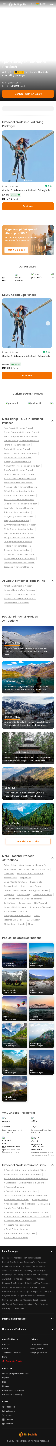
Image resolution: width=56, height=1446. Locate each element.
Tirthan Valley (10, 865)
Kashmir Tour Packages (12, 1262)
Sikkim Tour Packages (12, 1270)
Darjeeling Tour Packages (34, 1270)
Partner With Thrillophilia (13, 1390)
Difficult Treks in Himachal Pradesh (19, 491)
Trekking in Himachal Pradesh (17, 546)
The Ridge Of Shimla (42, 894)
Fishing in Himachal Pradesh (17, 445)
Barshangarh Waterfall (40, 907)
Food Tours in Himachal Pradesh (18, 428)
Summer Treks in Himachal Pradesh (20, 525)
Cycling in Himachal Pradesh (17, 449)
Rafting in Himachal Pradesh (17, 512)
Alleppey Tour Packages (13, 1308)
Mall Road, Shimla (40, 869)
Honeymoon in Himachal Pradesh (19, 562)
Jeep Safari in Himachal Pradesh (19, 499)
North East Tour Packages (38, 1275)
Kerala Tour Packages (12, 1266)
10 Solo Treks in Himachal (35, 1195)
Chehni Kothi (9, 924)
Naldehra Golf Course (13, 920)
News (4, 1357)
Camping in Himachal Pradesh (18, 541)
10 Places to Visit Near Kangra (17, 1225)
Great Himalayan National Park (33, 865)
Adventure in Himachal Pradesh (18, 482)
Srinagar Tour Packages (37, 1304)
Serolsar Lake (25, 903)
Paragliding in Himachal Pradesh (19, 516)
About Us (6, 1344)
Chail (22, 886)
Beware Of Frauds (14, 1361)
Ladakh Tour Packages (12, 1258)
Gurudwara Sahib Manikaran (30, 873)
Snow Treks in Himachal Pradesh (18, 470)
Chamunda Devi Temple (15, 890)
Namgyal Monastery (38, 890)
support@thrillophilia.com (17, 1373)
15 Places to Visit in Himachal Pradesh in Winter (25, 1170)
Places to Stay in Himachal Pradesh (20, 598)
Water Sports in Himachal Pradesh (19, 495)
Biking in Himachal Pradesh (16, 520)
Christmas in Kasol (12, 1195)
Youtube (9, 1424)
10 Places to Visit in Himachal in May (20, 1220)
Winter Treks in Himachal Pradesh (19, 529)
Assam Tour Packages (35, 1279)
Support (5, 1378)
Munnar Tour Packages (35, 1296)
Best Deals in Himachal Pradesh (18, 567)
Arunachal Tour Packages (13, 1279)
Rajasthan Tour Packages (35, 1262)
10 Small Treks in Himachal (16, 1229)
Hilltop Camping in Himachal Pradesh (21, 436)
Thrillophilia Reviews (11, 1353)
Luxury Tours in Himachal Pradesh (19, 474)
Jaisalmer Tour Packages (34, 1287)
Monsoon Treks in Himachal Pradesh (20, 453)
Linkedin (9, 1419)
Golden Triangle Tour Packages (16, 1291)
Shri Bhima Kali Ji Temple (15, 911)
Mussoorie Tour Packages (34, 1300)
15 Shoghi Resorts (40, 1199)
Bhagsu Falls (36, 882)
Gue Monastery (33, 920)
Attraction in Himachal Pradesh (18, 586)
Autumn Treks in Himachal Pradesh (20, 478)
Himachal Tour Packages (13, 1283)
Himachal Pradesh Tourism (16, 602)
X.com (8, 1415)
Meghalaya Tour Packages (14, 1275)
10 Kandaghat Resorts (14, 1204)
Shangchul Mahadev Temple (17, 915)
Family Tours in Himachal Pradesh (19, 558)
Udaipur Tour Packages (41, 1291)
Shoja (30, 924)
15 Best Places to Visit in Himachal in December (25, 1183)
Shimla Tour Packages (12, 1300)
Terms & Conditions (39, 1344)
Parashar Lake (10, 877)
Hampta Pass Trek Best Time (16, 1208)
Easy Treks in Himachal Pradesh (18, 508)
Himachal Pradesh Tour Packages (19, 590)
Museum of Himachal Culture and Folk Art (23, 898)
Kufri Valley (24, 869)
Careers (6, 1348)
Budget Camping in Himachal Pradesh (21, 432)
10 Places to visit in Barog (38, 1204)
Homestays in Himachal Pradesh (19, 554)
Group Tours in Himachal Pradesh (19, 537)
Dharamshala (9, 991)
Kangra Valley (23, 894)
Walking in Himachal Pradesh (17, 461)
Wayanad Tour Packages (13, 1296)
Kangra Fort (9, 894)
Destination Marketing (12, 1394)
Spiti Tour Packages (32, 1258)
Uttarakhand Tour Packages (37, 1283)
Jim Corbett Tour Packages (14, 1304)
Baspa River (25, 877)
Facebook (10, 1407)
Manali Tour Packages (12, 1287)
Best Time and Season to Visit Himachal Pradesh (26, 1178)
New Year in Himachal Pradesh (18, 457)
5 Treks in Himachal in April (16, 1237)
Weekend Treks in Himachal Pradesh (20, 487)
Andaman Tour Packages (34, 1266)
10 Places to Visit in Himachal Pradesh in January (26, 1212)
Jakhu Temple (35, 886)
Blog (4, 1382)
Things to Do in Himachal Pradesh (19, 594)
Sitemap (6, 1386)
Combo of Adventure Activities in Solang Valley (27, 190)
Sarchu (37, 915)
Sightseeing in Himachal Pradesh (19, 533)
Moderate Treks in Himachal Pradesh (20, 503)
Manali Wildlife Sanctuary (15, 882)
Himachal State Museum (15, 907)
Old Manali (9, 873)
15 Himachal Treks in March (16, 1199)
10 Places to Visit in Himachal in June (20, 1191)
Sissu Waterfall (10, 886)
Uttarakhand (9, 964)
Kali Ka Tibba (10, 903)
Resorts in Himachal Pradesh (17, 550)
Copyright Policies (38, 1353)
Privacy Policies (37, 1348)
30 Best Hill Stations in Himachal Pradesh (22, 1174)
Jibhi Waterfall (40, 903)
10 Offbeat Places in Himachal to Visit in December (26, 1216)
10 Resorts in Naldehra (14, 1187)
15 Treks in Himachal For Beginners (19, 1233)
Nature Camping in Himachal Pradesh (21, 440)
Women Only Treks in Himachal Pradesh (22, 466)
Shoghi (21, 924)
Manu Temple (10, 869)
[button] (6, 323)
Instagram (10, 1411)
